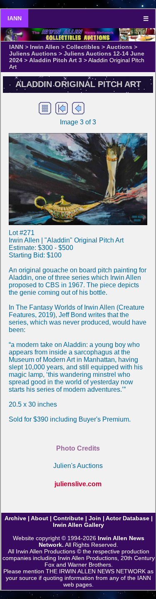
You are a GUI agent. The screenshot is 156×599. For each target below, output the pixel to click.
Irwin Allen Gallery (78, 524)
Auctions (119, 47)
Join (95, 518)
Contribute (68, 518)
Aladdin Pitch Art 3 (55, 60)
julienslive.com (78, 483)
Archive (15, 518)
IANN (14, 18)
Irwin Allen (44, 47)
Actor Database (127, 518)
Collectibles (83, 47)
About (39, 518)
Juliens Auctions (33, 53)
